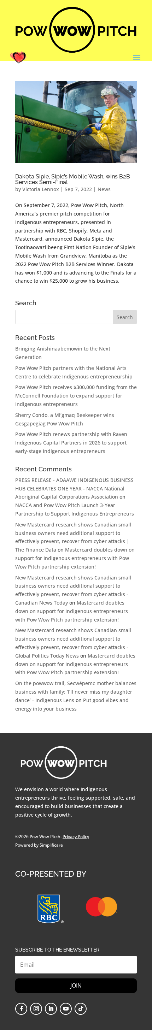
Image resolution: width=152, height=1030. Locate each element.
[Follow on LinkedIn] (51, 1009)
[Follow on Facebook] (21, 1009)
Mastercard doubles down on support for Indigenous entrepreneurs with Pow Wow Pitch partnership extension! (75, 558)
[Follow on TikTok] (81, 1009)
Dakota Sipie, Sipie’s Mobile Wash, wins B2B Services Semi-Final (72, 179)
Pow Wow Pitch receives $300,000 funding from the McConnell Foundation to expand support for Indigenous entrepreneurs (76, 395)
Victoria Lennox (40, 189)
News (104, 189)
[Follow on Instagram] (36, 1009)
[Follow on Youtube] (66, 1009)
